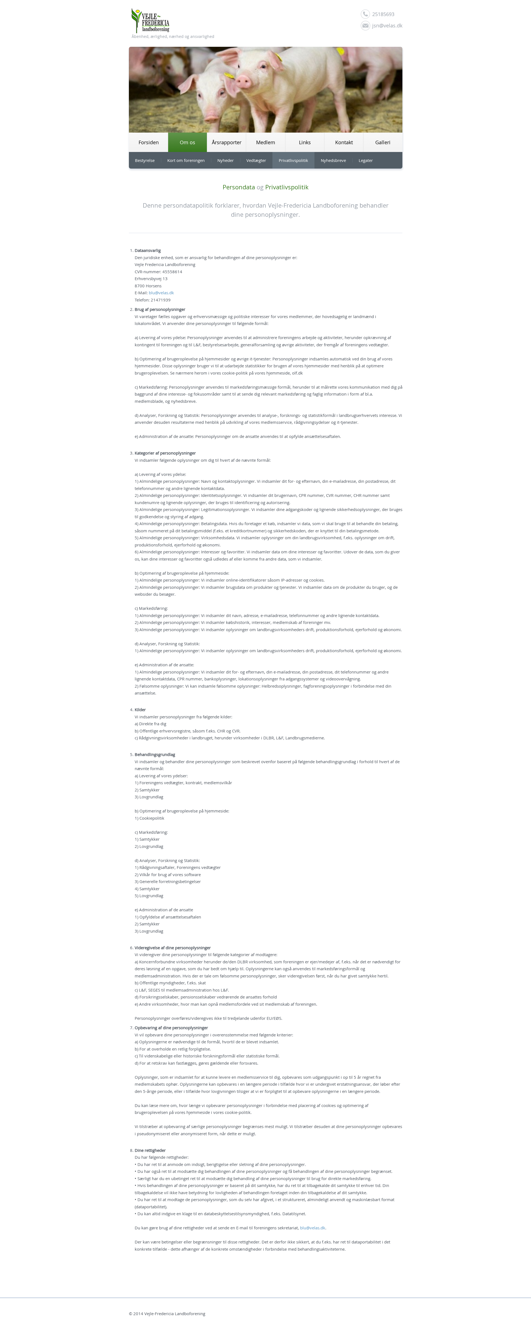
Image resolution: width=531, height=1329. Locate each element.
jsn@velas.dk (387, 25)
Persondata (239, 187)
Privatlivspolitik (287, 187)
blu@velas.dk (161, 292)
